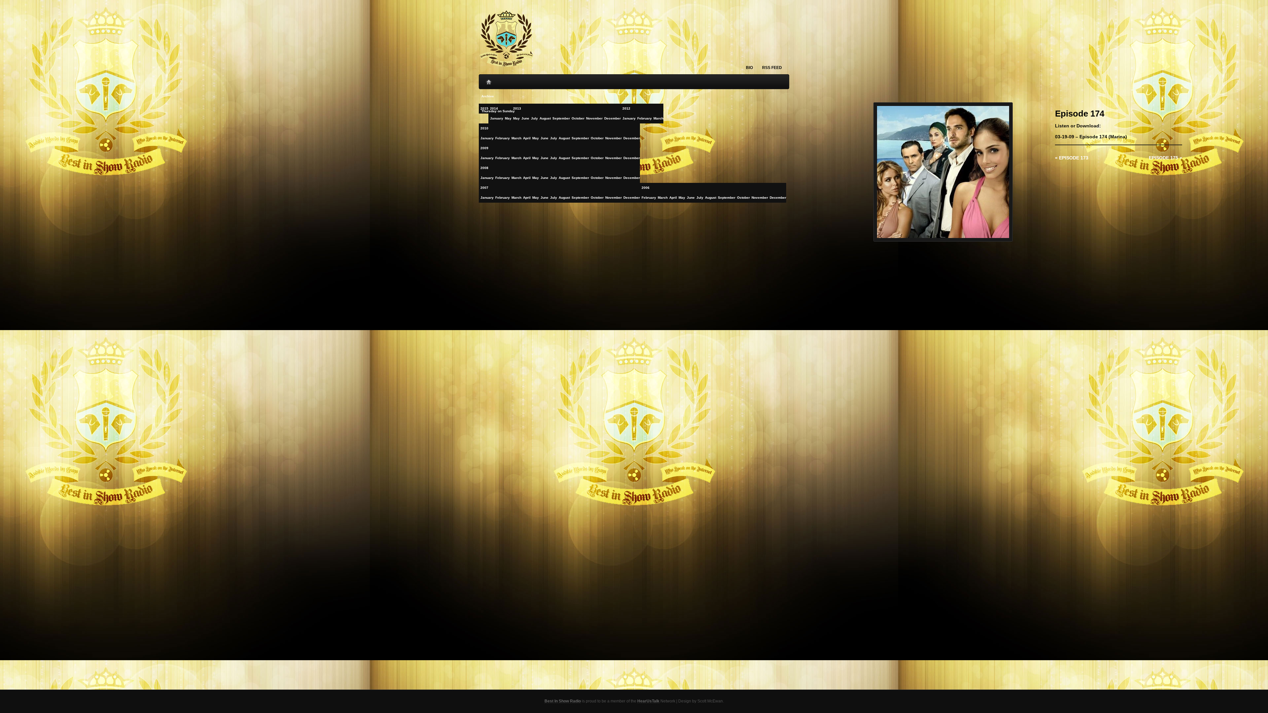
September (580, 138)
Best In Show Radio (563, 701)
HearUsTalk (648, 701)
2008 (484, 168)
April (527, 138)
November (613, 138)
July (553, 138)
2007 (484, 187)
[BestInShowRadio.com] (507, 39)
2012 (626, 108)
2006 (646, 187)
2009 (484, 148)
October (597, 138)
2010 (484, 128)
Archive (487, 96)
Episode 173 (1071, 157)
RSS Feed (772, 68)
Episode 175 (1165, 157)
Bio (749, 68)
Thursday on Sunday (498, 111)
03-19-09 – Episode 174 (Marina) (1091, 136)
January (629, 118)
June (544, 138)
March (658, 118)
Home (488, 80)
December (631, 138)
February (644, 118)
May (535, 138)
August (564, 138)
